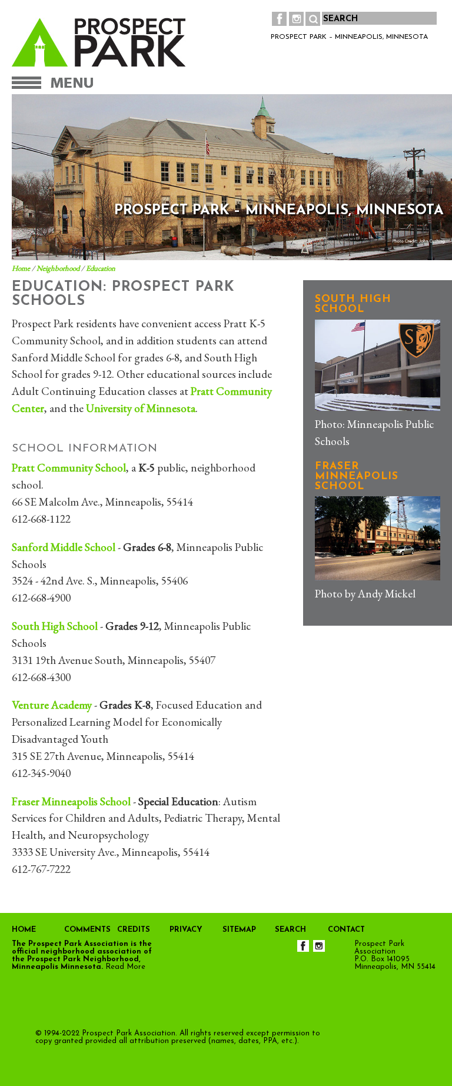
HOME (24, 930)
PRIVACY (186, 930)
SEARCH (290, 930)
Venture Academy (52, 705)
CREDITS (133, 930)
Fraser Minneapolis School (71, 801)
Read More (125, 967)
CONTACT (346, 930)
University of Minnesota (140, 408)
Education (100, 268)
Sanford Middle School (63, 547)
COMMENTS (87, 930)
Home (21, 268)
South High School (55, 626)
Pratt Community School (69, 467)
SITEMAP (239, 930)
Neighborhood (57, 268)
